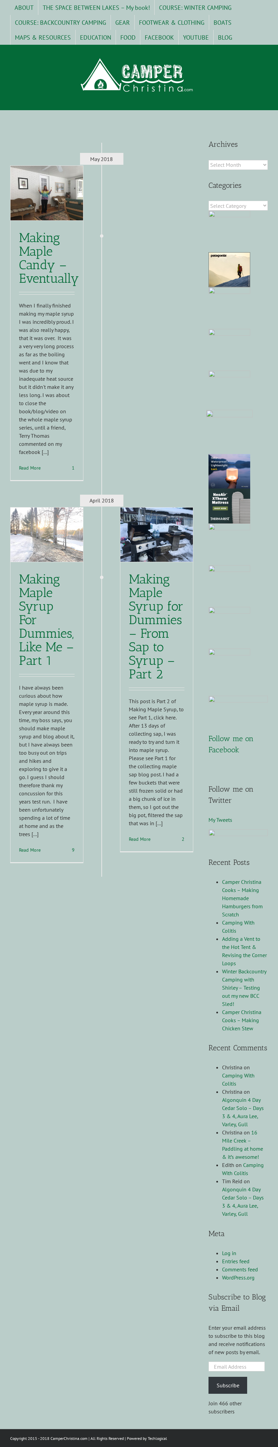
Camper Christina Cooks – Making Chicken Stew (241, 1020)
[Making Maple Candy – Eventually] (47, 193)
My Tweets (220, 819)
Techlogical (157, 1438)
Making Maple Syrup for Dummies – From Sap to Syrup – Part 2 (156, 626)
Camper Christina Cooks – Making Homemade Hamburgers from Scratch (242, 898)
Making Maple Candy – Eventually (49, 258)
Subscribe (228, 1385)
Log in (229, 1253)
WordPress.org (238, 1277)
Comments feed (240, 1269)
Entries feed (236, 1261)
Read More (30, 468)
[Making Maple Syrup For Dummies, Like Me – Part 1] (47, 535)
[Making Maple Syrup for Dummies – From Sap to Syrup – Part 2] (156, 535)
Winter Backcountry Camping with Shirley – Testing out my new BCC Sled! (244, 987)
